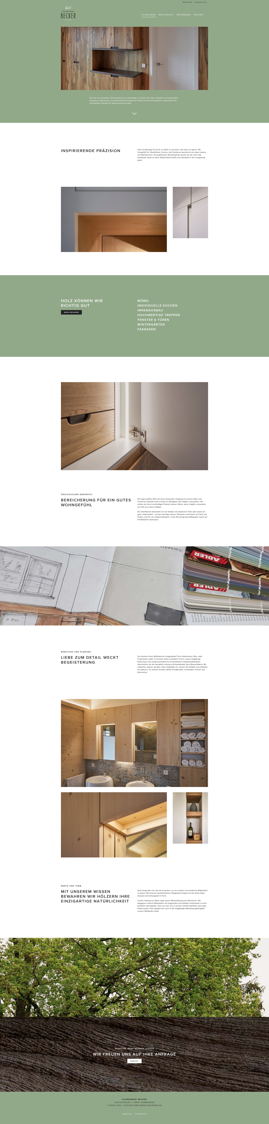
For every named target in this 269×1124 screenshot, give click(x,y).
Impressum (127, 1114)
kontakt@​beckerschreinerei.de (143, 1105)
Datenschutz (141, 1114)
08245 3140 (115, 1105)
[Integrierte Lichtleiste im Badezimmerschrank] (114, 793)
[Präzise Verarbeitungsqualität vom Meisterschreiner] (190, 188)
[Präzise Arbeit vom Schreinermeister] (114, 188)
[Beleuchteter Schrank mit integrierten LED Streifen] (134, 383)
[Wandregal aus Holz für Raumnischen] (190, 793)
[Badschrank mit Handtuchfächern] (134, 700)
